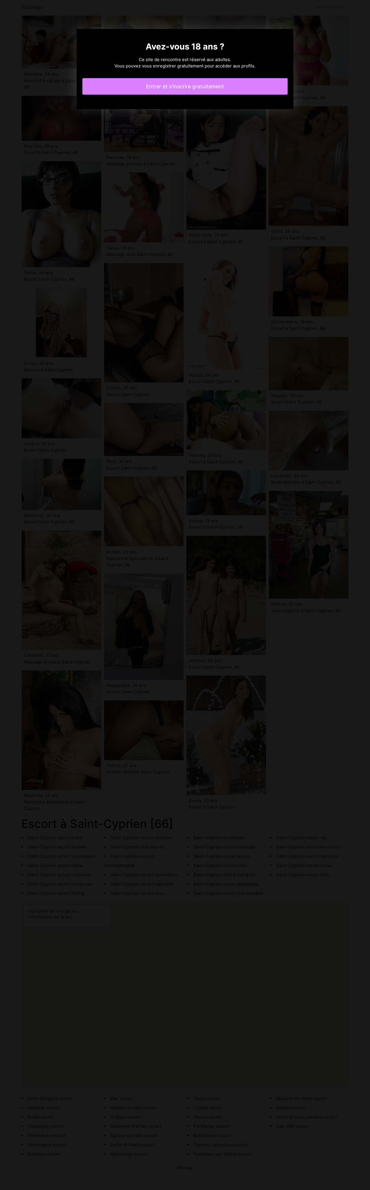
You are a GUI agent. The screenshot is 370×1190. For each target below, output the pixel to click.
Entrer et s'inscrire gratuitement (185, 86)
